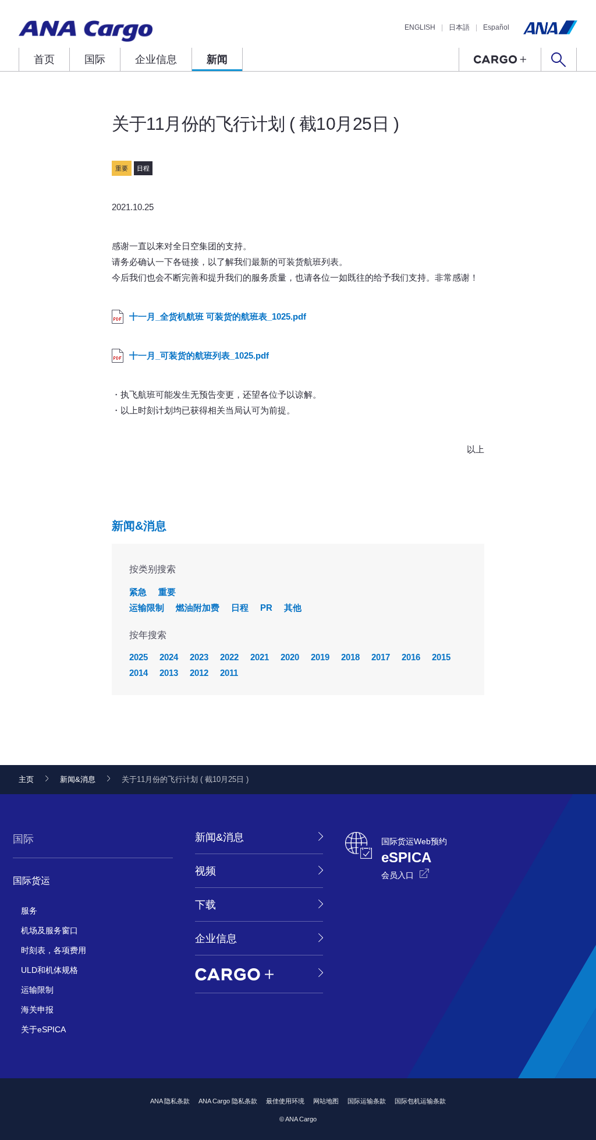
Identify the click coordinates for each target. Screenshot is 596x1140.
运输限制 (146, 608)
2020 (290, 657)
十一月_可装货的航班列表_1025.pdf (199, 355)
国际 (94, 59)
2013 (168, 673)
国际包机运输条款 (420, 1100)
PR (266, 608)
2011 (229, 673)
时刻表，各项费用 (53, 950)
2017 (380, 657)
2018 (350, 657)
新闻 (217, 59)
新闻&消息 (139, 525)
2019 (320, 657)
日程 (240, 608)
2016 (411, 657)
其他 (292, 608)
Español (496, 27)
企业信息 (156, 59)
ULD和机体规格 (49, 970)
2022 (229, 657)
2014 (138, 673)
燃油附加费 (197, 608)
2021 (259, 657)
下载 (205, 905)
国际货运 (31, 881)
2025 (138, 657)
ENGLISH (420, 27)
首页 (44, 59)
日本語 (459, 27)
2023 (199, 657)
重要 (167, 592)
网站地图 (326, 1100)
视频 (205, 871)
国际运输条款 (366, 1100)
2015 (441, 657)
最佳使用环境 (285, 1100)
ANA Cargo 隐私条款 (227, 1100)
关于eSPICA (43, 1029)
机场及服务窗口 (49, 930)
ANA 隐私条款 (170, 1100)
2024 (168, 657)
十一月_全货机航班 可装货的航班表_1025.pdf (217, 316)
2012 (199, 673)
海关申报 (37, 1010)
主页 (26, 779)
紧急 (138, 592)
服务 (29, 911)
